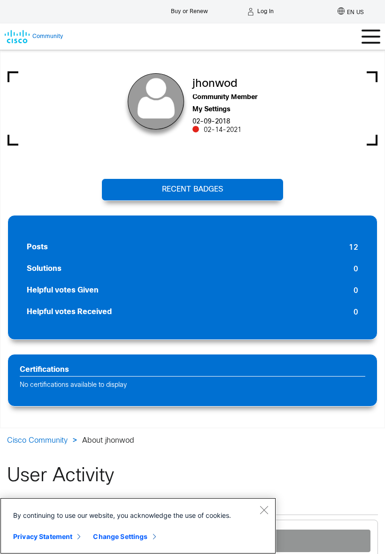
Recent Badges (192, 189)
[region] (138, 526)
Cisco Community (37, 440)
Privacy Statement (42, 536)
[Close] (264, 510)
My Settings (211, 110)
